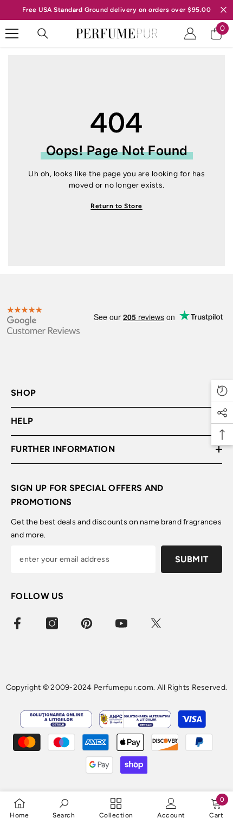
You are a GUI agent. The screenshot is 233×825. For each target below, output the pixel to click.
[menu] (11, 33)
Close (223, 10)
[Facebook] (17, 623)
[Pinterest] (86, 623)
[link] (63, 808)
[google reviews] (43, 320)
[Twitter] (156, 623)
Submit (192, 559)
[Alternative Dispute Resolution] (135, 719)
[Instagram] (52, 623)
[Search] (42, 33)
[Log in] (190, 33)
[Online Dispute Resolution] (56, 719)
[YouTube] (121, 623)
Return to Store (116, 206)
